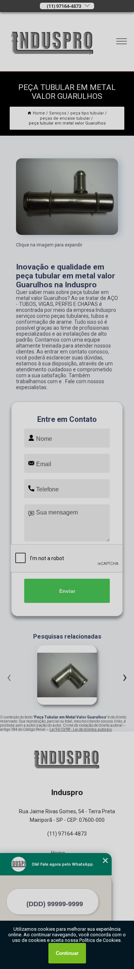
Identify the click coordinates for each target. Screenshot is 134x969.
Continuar (67, 953)
